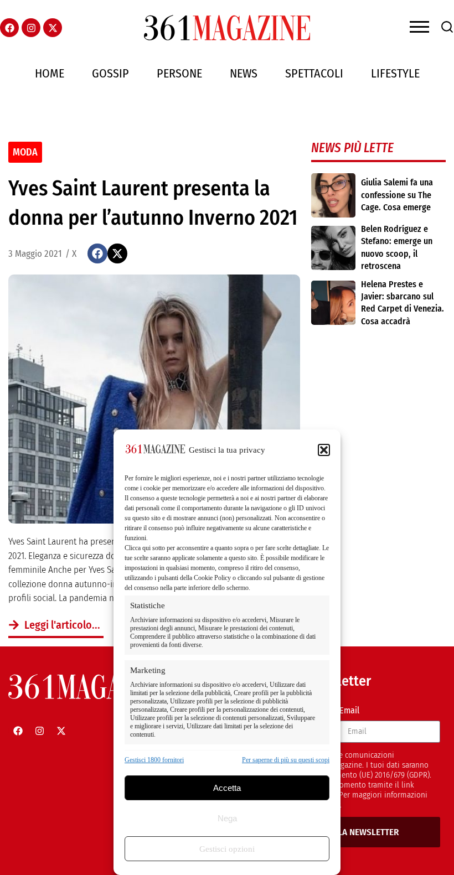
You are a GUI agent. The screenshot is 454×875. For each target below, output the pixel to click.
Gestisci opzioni (227, 849)
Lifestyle (395, 73)
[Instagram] (31, 27)
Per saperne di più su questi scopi (285, 760)
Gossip (110, 73)
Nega (227, 818)
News (243, 73)
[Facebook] (9, 27)
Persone (179, 73)
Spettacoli (314, 73)
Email (349, 710)
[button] (323, 449)
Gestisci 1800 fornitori (154, 760)
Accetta (227, 788)
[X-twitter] (52, 27)
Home (49, 73)
